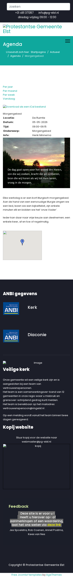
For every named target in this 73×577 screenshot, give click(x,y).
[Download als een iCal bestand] (36, 107)
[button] (22, 242)
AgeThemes (54, 575)
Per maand (10, 91)
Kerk (32, 307)
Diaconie (37, 335)
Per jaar (8, 87)
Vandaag (9, 99)
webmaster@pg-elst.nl (36, 441)
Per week (9, 95)
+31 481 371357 (24, 13)
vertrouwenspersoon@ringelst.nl (23, 408)
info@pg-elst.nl (49, 13)
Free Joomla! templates (26, 575)
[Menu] (67, 41)
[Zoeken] (4, 102)
